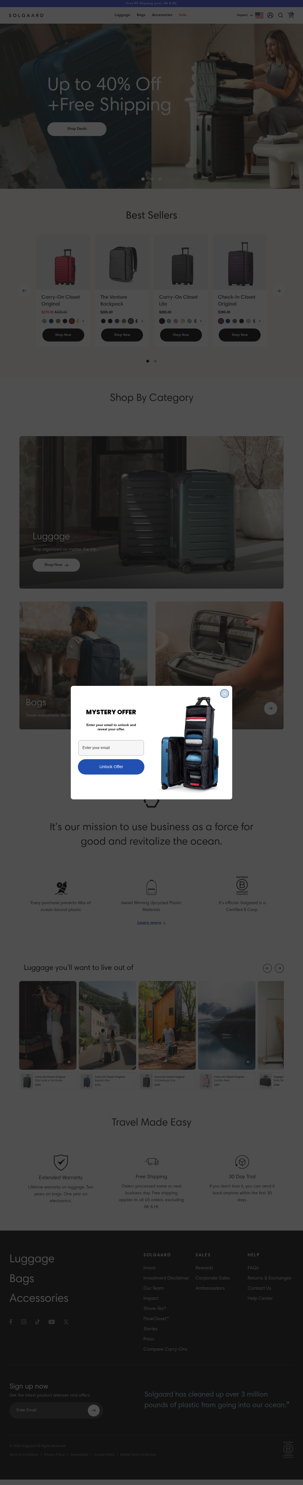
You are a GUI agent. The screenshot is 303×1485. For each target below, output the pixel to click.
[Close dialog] (224, 693)
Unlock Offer (111, 766)
